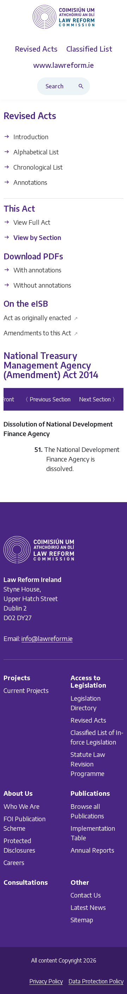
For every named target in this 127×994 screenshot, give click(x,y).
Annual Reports (92, 850)
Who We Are (22, 806)
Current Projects (26, 690)
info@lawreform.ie (47, 638)
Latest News (88, 907)
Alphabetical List (35, 152)
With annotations (36, 270)
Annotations (29, 182)
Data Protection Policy (95, 981)
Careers (14, 862)
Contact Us (86, 895)
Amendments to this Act (41, 333)
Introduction (30, 137)
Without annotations (41, 285)
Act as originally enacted (41, 317)
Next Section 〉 (98, 399)
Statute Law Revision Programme (88, 763)
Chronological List (37, 167)
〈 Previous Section (47, 399)
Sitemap (82, 920)
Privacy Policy (46, 981)
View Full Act (31, 222)
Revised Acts (88, 720)
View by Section (36, 238)
